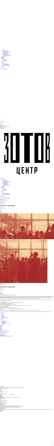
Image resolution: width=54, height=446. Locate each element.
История (3, 314)
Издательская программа (6, 65)
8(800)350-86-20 (2, 334)
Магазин (3, 66)
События (3, 187)
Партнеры (3, 316)
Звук (2, 62)
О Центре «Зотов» (5, 180)
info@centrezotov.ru (2, 335)
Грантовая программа (6, 63)
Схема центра (5, 183)
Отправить (1, 396)
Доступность (5, 185)
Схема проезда (4, 322)
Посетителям (3, 50)
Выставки (3, 56)
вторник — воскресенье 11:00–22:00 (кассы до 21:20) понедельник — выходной (5, 127)
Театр (2, 61)
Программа (4, 60)
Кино (2, 58)
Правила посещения (6, 53)
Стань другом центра (6, 54)
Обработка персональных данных (13, 387)
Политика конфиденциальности (4, 387)
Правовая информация (5, 317)
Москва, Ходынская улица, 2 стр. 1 (3, 125)
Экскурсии (3, 57)
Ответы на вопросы (5, 52)
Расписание (4, 59)
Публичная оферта (20, 387)
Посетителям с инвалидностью (7, 55)
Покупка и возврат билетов (7, 51)
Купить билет (6, 69)
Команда (3, 315)
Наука (2, 192)
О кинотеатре (5, 190)
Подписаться (1, 404)
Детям (2, 195)
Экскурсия (1, 207)
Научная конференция (6, 64)
